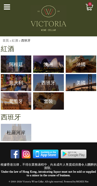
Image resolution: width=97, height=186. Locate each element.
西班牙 (26, 41)
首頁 (6, 41)
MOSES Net (82, 181)
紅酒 (15, 41)
